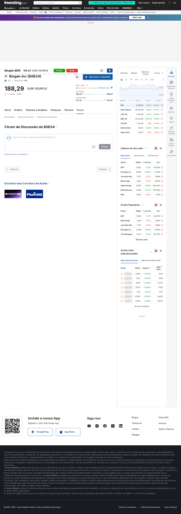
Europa (78, 12)
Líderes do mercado (132, 148)
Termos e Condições (127, 507)
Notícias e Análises (36, 110)
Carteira (135, 429)
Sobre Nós (164, 417)
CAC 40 (124, 114)
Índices (134, 73)
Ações (9, 12)
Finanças (56, 110)
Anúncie (162, 423)
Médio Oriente (88, 12)
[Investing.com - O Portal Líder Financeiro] (16, 3)
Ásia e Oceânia (102, 12)
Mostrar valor (104, 88)
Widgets (136, 435)
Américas (69, 12)
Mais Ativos (125, 156)
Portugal (33, 12)
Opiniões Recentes (26, 117)
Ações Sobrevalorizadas (146, 12)
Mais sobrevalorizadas (151, 260)
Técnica (68, 110)
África (112, 12)
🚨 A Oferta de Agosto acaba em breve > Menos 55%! (111, 3)
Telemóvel (137, 423)
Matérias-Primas (146, 73)
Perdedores (153, 156)
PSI (122, 105)
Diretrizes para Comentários (16, 154)
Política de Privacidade (150, 507)
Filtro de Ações (113, 8)
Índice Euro (125, 132)
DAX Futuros (126, 110)
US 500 (124, 123)
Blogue (135, 417)
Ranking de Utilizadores (47, 117)
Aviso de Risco (171, 507)
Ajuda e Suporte (166, 429)
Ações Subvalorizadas (125, 12)
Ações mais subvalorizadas (129, 252)
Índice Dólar (126, 128)
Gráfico (18, 110)
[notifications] (169, 2)
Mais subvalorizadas (129, 260)
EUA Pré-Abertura (56, 12)
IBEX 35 (124, 119)
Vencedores (139, 156)
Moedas (124, 73)
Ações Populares (130, 204)
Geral (8, 110)
